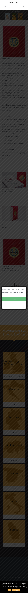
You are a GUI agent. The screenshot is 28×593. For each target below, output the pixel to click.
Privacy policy (15, 590)
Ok (9, 590)
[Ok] (26, 587)
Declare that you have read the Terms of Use (12, 292)
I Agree (5, 295)
